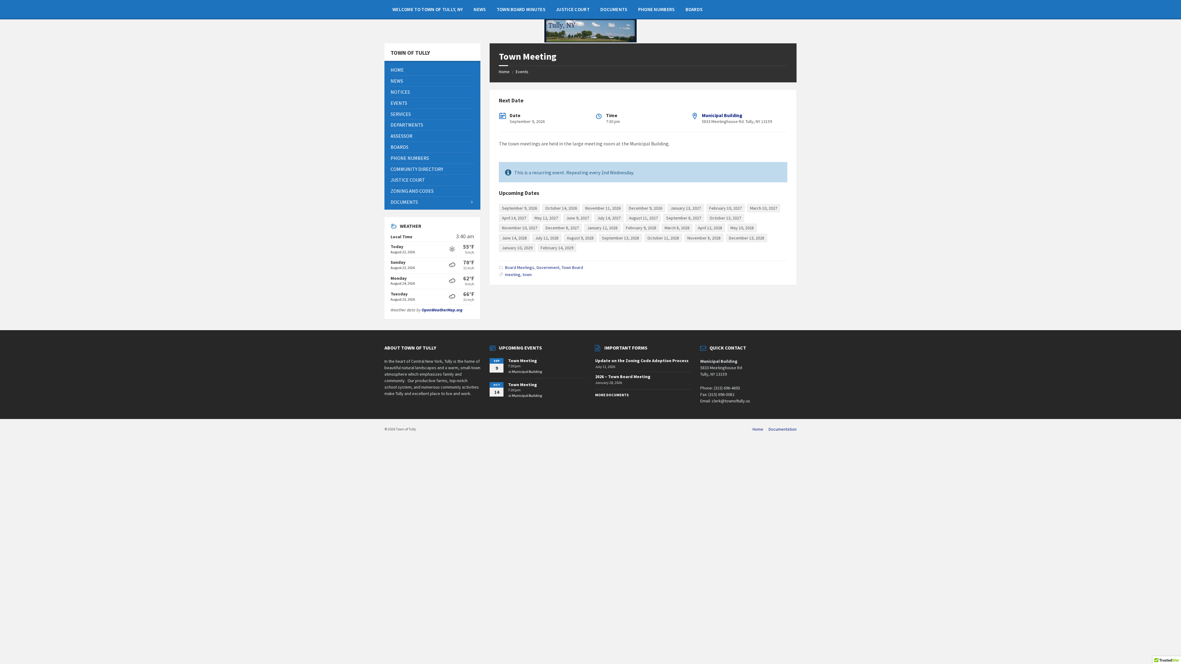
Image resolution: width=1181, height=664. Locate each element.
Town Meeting (522, 360)
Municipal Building (722, 115)
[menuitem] (428, 9)
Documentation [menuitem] (783, 429)
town (527, 274)
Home (504, 71)
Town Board (572, 267)
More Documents (612, 395)
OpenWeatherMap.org (442, 310)
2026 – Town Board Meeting (622, 376)
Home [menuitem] (758, 429)
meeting (512, 274)
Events (522, 71)
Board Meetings (519, 267)
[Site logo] (590, 41)
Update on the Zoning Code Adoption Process (642, 360)
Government (547, 267)
